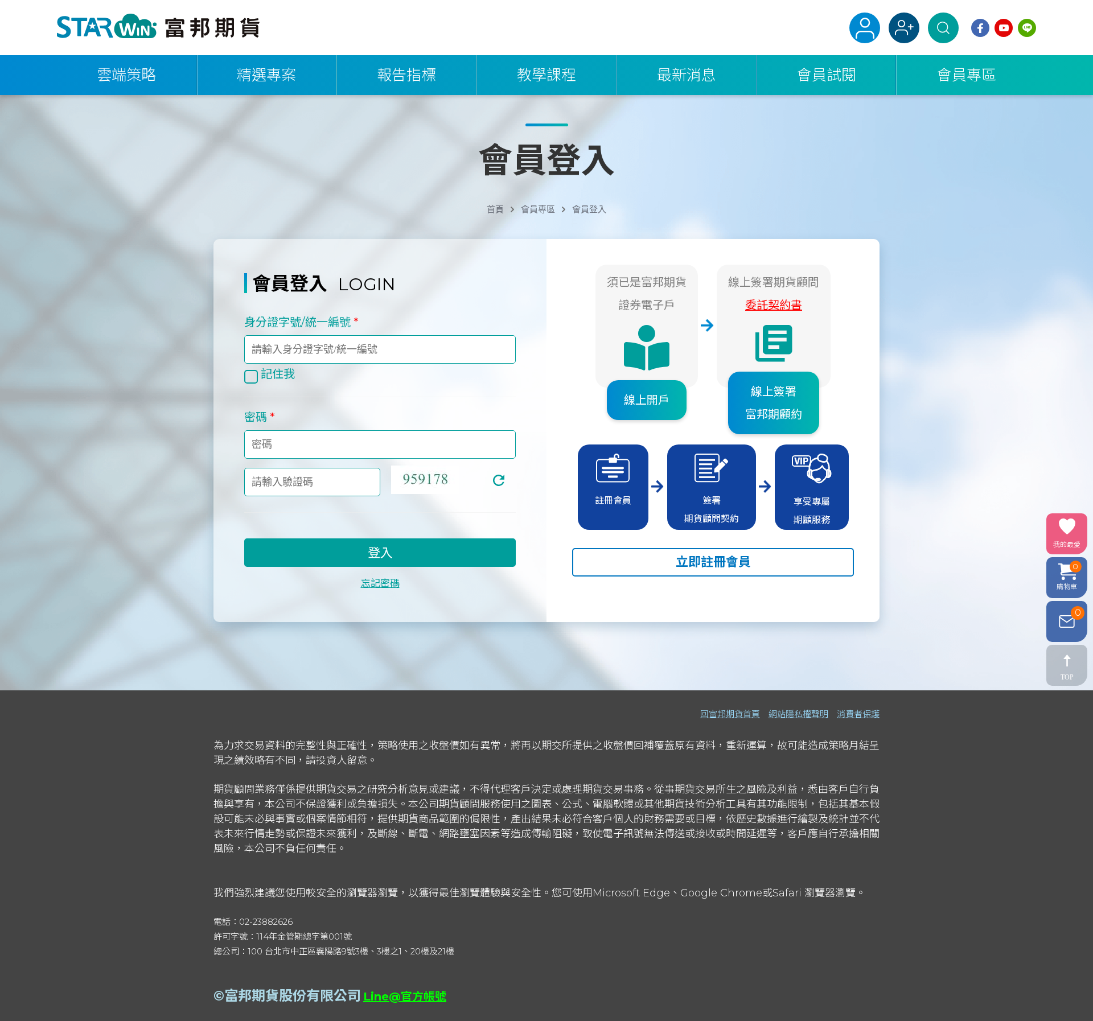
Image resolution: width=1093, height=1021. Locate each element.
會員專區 (538, 209)
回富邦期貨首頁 (730, 714)
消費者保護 (858, 714)
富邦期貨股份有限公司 (292, 995)
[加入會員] (904, 28)
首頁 (495, 209)
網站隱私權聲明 (798, 714)
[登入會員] (864, 28)
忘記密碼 (380, 583)
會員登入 (589, 209)
